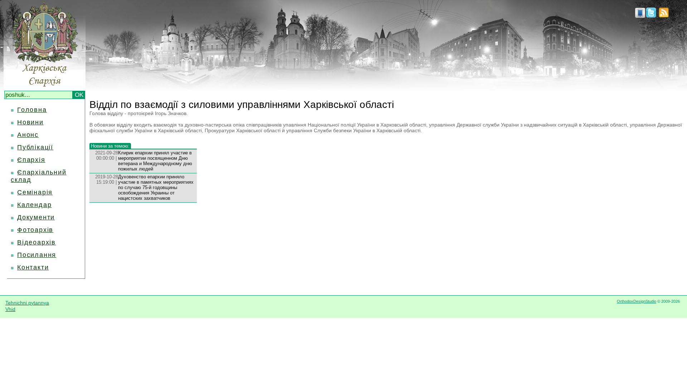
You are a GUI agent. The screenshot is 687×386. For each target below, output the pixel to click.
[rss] (663, 15)
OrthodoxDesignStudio (636, 301)
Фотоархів (35, 229)
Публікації (35, 147)
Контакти (33, 267)
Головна (32, 109)
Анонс (28, 134)
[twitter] (651, 15)
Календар (34, 204)
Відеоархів (36, 242)
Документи (36, 217)
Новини (30, 122)
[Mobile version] (640, 15)
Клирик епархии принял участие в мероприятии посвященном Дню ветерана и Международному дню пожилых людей (155, 161)
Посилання (36, 254)
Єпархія (31, 159)
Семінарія (35, 192)
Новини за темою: (110, 146)
